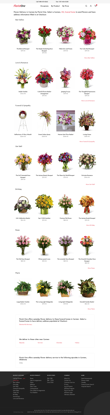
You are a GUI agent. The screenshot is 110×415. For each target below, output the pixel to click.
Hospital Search (86, 386)
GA (52, 410)
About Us (67, 378)
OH (46, 412)
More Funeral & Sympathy (87, 141)
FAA (48, 412)
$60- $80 (50, 378)
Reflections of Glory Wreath (23, 134)
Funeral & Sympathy (19, 388)
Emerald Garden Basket (87, 302)
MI (69, 410)
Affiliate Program (69, 388)
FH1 (79, 412)
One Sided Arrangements (37, 390)
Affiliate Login (68, 392)
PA (53, 412)
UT (63, 412)
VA (65, 412)
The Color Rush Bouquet (87, 49)
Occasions (44, 6)
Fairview (40, 343)
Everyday (15, 384)
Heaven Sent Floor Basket (65, 134)
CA (41, 410)
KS (59, 410)
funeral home (70, 12)
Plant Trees (33, 386)
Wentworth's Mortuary (25, 324)
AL (36, 410)
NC (32, 412)
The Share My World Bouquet (65, 175)
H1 (80, 412)
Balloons (32, 384)
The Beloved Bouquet (23, 49)
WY (74, 412)
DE (48, 410)
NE (35, 412)
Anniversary (16, 396)
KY (61, 410)
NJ (39, 412)
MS (28, 412)
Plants (31, 382)
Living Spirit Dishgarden (66, 302)
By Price (65, 6)
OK (62, 12)
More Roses (91, 268)
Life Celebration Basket (23, 218)
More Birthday (90, 225)
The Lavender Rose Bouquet (65, 259)
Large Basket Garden (23, 302)
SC (56, 412)
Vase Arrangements (35, 380)
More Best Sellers (89, 58)
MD (66, 410)
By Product (55, 6)
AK (35, 410)
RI (55, 412)
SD (58, 412)
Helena (77, 343)
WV (72, 412)
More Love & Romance (88, 101)
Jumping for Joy (65, 92)
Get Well (15, 386)
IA (54, 410)
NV (42, 412)
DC (47, 410)
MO (73, 410)
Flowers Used (85, 380)
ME (68, 410)
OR (52, 412)
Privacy (66, 384)
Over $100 (50, 382)
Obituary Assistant (69, 394)
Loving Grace (87, 134)
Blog (76, 412)
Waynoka (21, 343)
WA (68, 412)
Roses (31, 378)
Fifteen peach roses (44, 259)
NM (41, 412)
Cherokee (59, 343)
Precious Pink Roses (66, 218)
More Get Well (90, 184)
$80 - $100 (50, 380)
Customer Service (69, 382)
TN (60, 412)
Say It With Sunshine (44, 218)
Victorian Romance (87, 175)
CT (45, 410)
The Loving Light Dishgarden (44, 302)
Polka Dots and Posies (65, 49)
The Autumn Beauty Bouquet (44, 175)
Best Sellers (16, 382)
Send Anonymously (86, 378)
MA (64, 410)
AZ (39, 410)
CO (43, 410)
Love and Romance (18, 398)
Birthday (15, 394)
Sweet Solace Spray (44, 134)
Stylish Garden (23, 92)
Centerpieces (34, 388)
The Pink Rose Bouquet (23, 259)
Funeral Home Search (87, 384)
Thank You (16, 392)
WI (70, 412)
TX (61, 412)
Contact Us (67, 380)
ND (34, 412)
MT (30, 412)
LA (62, 410)
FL (50, 410)
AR (38, 410)
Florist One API (68, 390)
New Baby (16, 390)
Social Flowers (68, 386)
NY (44, 412)
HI (53, 410)
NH (37, 412)
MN (71, 410)
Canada (83, 382)
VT (66, 412)
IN (58, 410)
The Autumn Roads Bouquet (87, 218)
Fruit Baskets (33, 392)
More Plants (91, 309)
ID (55, 410)
